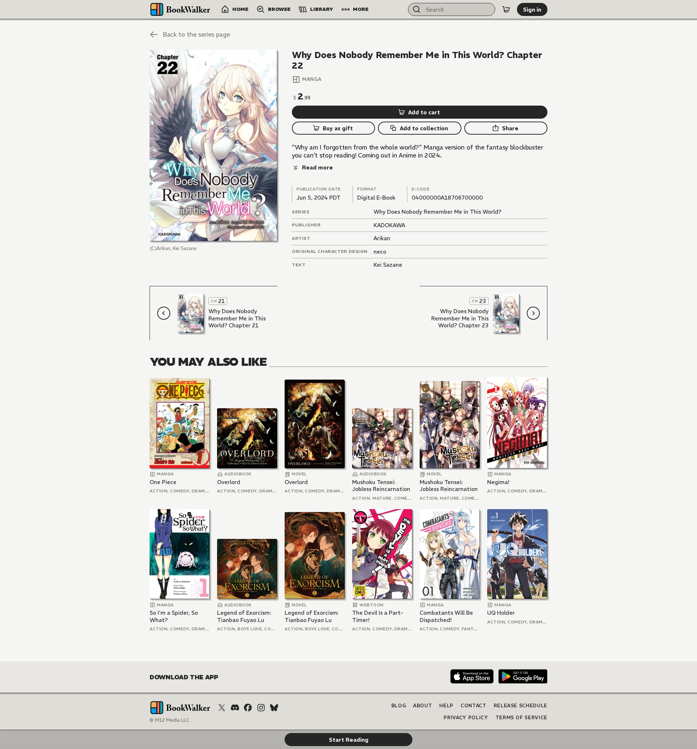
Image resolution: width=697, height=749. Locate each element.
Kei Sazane (388, 264)
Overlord (228, 482)
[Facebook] (248, 707)
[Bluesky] (274, 707)
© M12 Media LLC (169, 720)
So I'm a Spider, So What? (174, 616)
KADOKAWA (389, 225)
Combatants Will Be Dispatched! (446, 616)
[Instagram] (261, 707)
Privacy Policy (466, 717)
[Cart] (506, 9)
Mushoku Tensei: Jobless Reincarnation (381, 486)
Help (446, 705)
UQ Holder (501, 612)
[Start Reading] (213, 145)
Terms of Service (521, 717)
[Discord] (235, 707)
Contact (473, 705)
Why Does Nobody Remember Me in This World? (437, 211)
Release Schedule (520, 705)
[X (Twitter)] (221, 707)
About (422, 705)
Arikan (382, 238)
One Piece (163, 482)
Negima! (498, 482)
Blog (398, 705)
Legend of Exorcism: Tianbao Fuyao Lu (244, 616)
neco (380, 251)
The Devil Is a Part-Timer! (377, 616)
